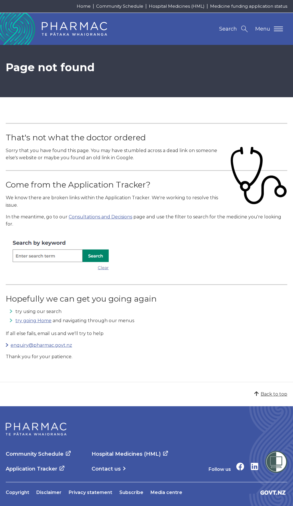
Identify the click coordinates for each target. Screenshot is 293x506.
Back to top (274, 394)
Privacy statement (90, 492)
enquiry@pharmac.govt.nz (41, 345)
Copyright (17, 492)
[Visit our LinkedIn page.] (255, 466)
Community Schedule (119, 6)
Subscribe (131, 492)
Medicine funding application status (248, 6)
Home (84, 6)
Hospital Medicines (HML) (177, 6)
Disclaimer (49, 492)
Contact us (106, 469)
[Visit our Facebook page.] (240, 466)
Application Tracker (31, 469)
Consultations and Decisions (100, 217)
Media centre (166, 492)
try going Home (33, 320)
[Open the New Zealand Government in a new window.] (273, 492)
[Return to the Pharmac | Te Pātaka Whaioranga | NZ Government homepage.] (36, 429)
